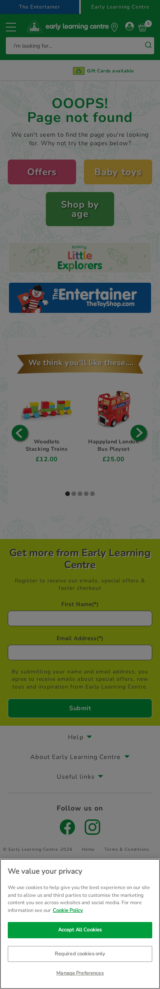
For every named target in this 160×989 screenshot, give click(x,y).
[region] (80, 924)
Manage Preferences (79, 973)
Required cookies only (80, 953)
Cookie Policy (68, 910)
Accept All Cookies (80, 929)
